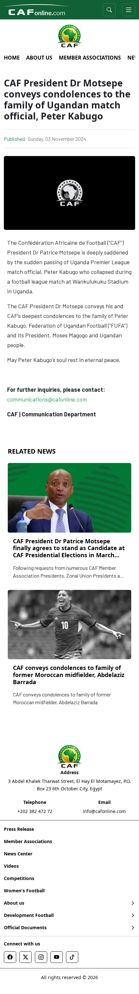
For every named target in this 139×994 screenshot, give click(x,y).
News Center (18, 854)
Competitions (19, 878)
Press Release (19, 829)
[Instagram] (41, 957)
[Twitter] (25, 957)
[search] (109, 9)
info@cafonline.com (104, 811)
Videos (11, 866)
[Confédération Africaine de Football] (37, 9)
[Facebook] (10, 957)
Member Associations (90, 57)
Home (12, 57)
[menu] (128, 9)
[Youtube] (56, 957)
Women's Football (24, 890)
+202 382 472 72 (34, 811)
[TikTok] (72, 957)
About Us (39, 57)
